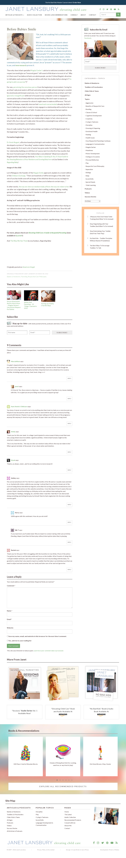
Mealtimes (89, 150)
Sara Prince (85, 850)
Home (66, 812)
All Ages (88, 95)
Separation (89, 169)
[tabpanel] (25, 756)
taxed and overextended (48, 104)
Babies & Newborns (13, 276)
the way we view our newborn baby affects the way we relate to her (44, 187)
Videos (87, 193)
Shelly (13, 432)
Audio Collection (34, 15)
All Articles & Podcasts (14, 831)
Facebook (87, 38)
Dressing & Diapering (93, 128)
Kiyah (13, 460)
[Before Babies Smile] (20, 46)
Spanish (19, 236)
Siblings (88, 172)
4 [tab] (66, 780)
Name (9, 611)
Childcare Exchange (18, 176)
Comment (11, 586)
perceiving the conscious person (25, 87)
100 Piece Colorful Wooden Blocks (25, 764)
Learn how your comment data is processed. (49, 651)
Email (9, 619)
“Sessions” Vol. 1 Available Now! (24, 712)
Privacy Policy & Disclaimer (46, 850)
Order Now (77, 2)
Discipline (89, 125)
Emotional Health (91, 131)
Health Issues (90, 138)
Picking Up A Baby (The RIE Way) (47, 304)
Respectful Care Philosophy (37, 276)
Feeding (88, 134)
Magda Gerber (91, 147)
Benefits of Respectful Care (95, 106)
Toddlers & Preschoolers (94, 87)
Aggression (89, 103)
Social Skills (90, 179)
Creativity (89, 119)
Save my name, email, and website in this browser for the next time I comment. (37, 636)
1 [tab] (57, 780)
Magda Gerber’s (37, 70)
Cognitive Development (94, 115)
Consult (74, 15)
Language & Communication (95, 144)
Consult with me (69, 823)
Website (10, 628)
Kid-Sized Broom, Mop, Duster (100, 764)
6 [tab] (72, 780)
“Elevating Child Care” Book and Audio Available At (63, 710)
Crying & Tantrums (92, 122)
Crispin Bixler (75, 850)
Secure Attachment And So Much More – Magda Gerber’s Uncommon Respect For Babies (14, 305)
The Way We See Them (19, 241)
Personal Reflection (92, 160)
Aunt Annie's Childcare (19, 406)
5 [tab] (69, 780)
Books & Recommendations (56, 15)
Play (87, 163)
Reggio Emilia (38, 173)
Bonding (88, 109)
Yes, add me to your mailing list (19, 641)
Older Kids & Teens (92, 91)
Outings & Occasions (93, 157)
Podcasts (88, 189)
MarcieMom (15, 361)
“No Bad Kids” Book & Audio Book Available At (101, 710)
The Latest (68, 814)
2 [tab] (60, 780)
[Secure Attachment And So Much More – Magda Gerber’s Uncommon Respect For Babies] (14, 295)
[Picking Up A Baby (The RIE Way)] (48, 296)
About (83, 15)
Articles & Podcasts (14, 15)
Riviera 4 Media (114, 850)
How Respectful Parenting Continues (98, 141)
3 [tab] (63, 780)
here (50, 159)
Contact (92, 15)
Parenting (24, 276)
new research (21, 65)
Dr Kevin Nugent (13, 142)
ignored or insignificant (15, 96)
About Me (67, 825)
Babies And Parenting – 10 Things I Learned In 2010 (30, 305)
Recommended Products (72, 820)
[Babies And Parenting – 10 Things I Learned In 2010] (31, 295)
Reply (69, 378)
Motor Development (93, 153)
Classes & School (91, 112)
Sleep (87, 176)
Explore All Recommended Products (63, 786)
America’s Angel (28, 267)
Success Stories (90, 197)
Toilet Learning (91, 185)
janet (17, 386)
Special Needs (90, 182)
